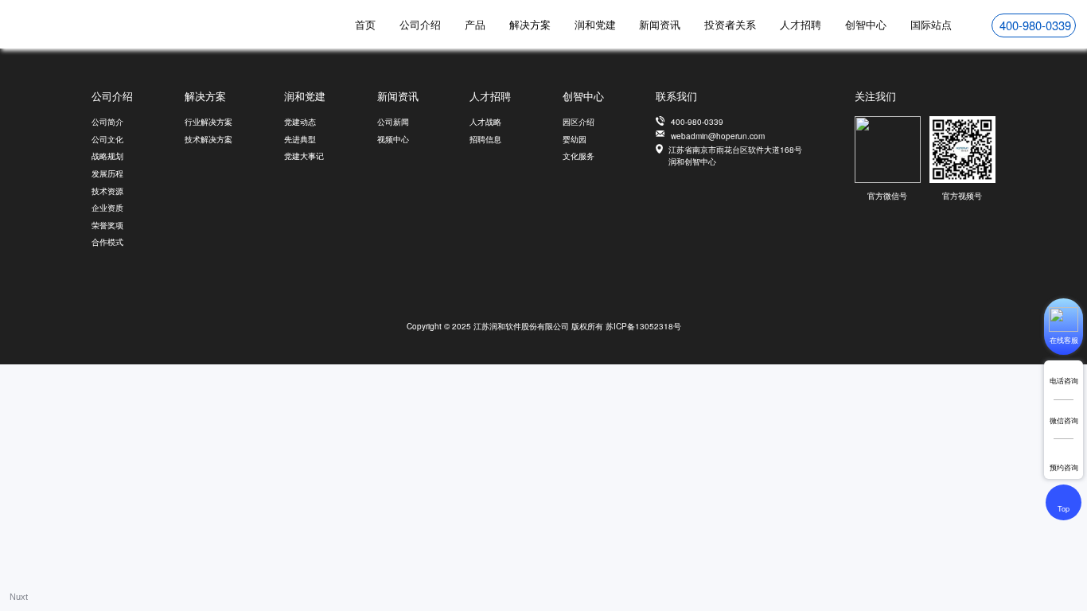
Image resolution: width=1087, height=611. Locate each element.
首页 (365, 24)
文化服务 (578, 156)
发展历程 (107, 173)
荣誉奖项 (107, 225)
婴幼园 (574, 139)
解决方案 (530, 24)
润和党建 (595, 24)
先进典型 (300, 139)
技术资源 (107, 191)
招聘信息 (485, 139)
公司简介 (107, 121)
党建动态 (300, 121)
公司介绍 (420, 24)
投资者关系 (730, 24)
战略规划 (107, 156)
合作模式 (107, 241)
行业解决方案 (208, 121)
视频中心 (393, 139)
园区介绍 (578, 121)
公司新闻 (393, 121)
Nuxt (19, 596)
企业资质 (107, 207)
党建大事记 (304, 156)
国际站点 (931, 24)
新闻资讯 (659, 24)
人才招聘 (800, 24)
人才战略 (485, 121)
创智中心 (865, 24)
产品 (475, 24)
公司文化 (107, 139)
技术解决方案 (208, 139)
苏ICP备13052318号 (643, 326)
